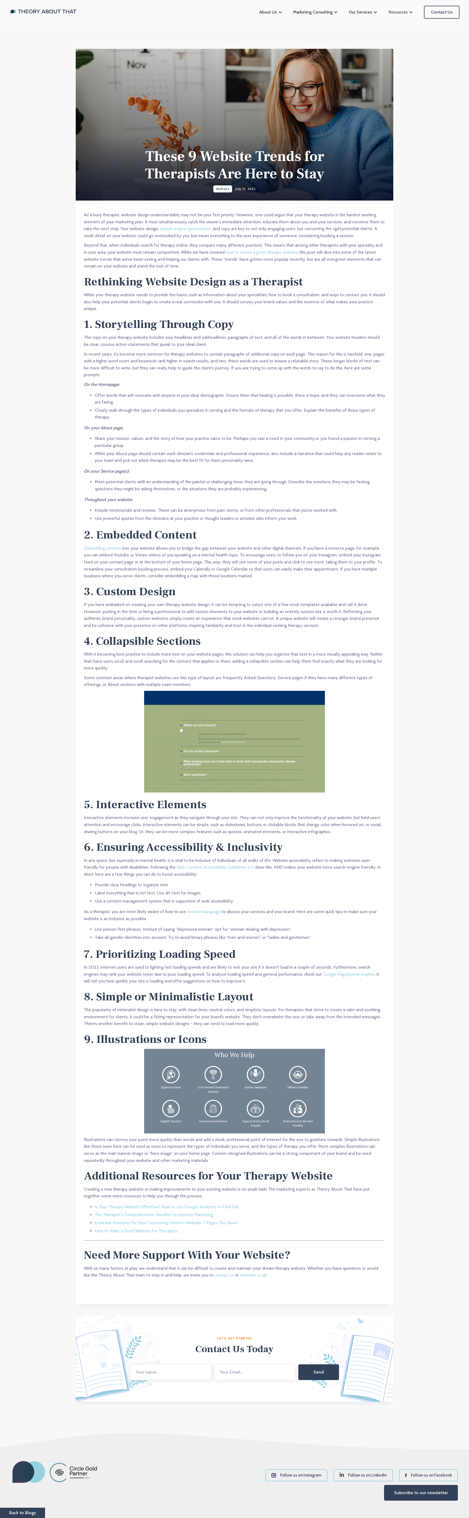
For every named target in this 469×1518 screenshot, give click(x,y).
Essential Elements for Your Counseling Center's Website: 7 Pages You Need (166, 1222)
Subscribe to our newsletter (421, 1492)
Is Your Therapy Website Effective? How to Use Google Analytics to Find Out (167, 1206)
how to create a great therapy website (261, 252)
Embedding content (102, 548)
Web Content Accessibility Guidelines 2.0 (215, 867)
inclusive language (204, 911)
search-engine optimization (185, 228)
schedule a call (253, 1275)
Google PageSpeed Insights (349, 974)
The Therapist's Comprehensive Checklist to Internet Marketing (154, 1214)
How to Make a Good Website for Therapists (136, 1230)
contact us (224, 1275)
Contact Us (441, 12)
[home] (43, 12)
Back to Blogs (22, 1512)
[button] (271, 12)
